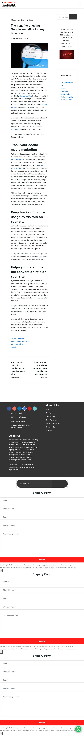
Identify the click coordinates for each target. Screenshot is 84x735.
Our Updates (50, 413)
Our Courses (50, 416)
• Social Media (65, 94)
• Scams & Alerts (66, 100)
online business (16, 159)
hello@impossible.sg (18, 421)
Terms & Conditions (52, 423)
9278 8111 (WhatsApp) (19, 417)
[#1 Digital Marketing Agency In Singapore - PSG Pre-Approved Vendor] (9, 408)
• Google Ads (64, 91)
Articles (30, 20)
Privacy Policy (51, 427)
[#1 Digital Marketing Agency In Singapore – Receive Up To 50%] (78, 729)
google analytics (23, 341)
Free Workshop (51, 420)
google (13, 341)
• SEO (62, 85)
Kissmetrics (15, 129)
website (13, 347)
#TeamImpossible (17, 20)
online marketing (17, 344)
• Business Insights (66, 97)
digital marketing (18, 338)
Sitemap (49, 430)
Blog (47, 409)
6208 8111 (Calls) (17, 413)
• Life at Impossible (66, 82)
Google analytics (26, 96)
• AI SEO (63, 88)
